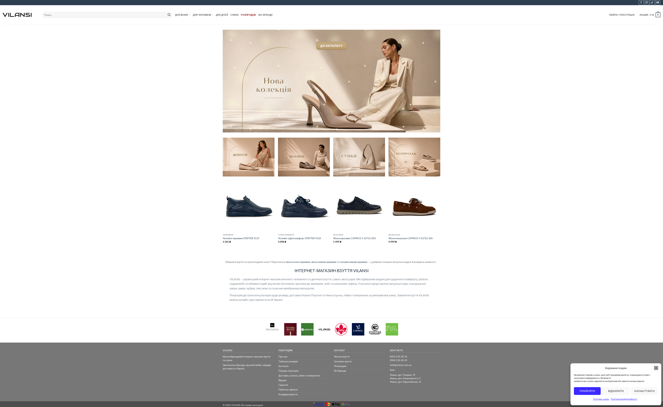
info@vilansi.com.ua (400, 364)
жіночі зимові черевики (324, 261)
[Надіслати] (169, 15)
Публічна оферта (288, 389)
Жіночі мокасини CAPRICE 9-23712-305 (410, 238)
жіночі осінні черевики (298, 261)
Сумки (234, 14)
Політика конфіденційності (624, 399)
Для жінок (181, 14)
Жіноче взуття (342, 356)
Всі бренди (265, 14)
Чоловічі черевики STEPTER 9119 (241, 238)
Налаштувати (644, 390)
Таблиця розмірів (288, 361)
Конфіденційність (288, 394)
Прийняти (587, 390)
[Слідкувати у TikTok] (652, 2)
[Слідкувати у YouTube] (657, 2)
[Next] (440, 219)
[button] (656, 368)
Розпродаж (248, 14)
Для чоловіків (202, 14)
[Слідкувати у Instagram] (646, 2)
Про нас (282, 356)
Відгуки (282, 380)
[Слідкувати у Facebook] (641, 2)
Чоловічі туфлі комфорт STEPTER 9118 (299, 238)
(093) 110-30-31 (398, 356)
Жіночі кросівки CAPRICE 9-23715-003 (354, 238)
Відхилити (616, 390)
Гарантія (283, 384)
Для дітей (222, 14)
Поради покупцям (288, 370)
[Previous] (222, 219)
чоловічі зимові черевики (353, 261)
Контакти (283, 366)
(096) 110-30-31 (398, 360)
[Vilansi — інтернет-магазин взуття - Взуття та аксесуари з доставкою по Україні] (20, 15)
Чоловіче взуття (343, 361)
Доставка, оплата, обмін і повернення (299, 375)
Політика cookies (601, 399)
